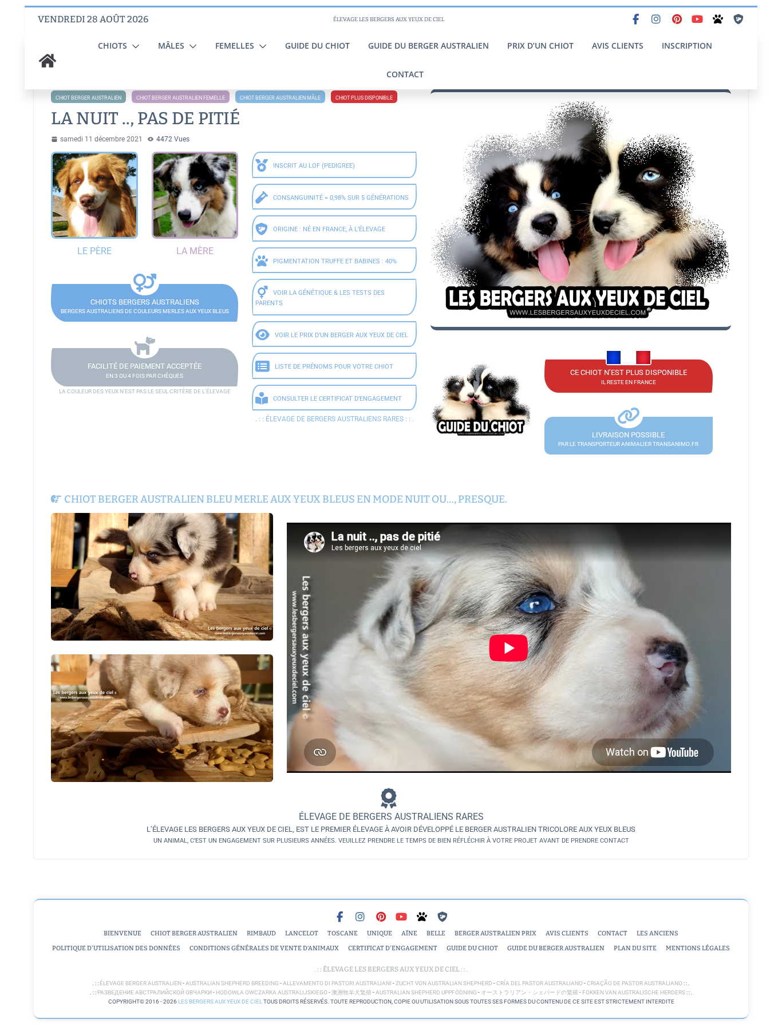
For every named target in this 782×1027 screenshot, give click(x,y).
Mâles (171, 45)
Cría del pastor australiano (539, 983)
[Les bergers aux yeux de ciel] (47, 60)
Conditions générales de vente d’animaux (264, 948)
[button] (133, 46)
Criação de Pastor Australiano (634, 983)
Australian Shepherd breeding (232, 983)
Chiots (112, 45)
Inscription (687, 45)
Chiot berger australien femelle (180, 98)
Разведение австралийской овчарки (154, 992)
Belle (435, 933)
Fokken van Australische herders (633, 992)
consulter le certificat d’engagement (337, 398)
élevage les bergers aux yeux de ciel (391, 969)
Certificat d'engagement (392, 948)
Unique (379, 933)
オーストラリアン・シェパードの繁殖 (529, 992)
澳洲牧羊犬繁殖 (351, 992)
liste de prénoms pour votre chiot (334, 366)
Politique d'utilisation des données (116, 948)
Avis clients (617, 45)
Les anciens (657, 933)
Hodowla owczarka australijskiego (271, 992)
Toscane (342, 933)
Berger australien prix (495, 933)
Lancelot (301, 933)
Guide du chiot (317, 45)
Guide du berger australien (428, 45)
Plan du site (635, 948)
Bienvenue (122, 933)
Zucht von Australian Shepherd (444, 983)
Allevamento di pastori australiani (337, 983)
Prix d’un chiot (540, 45)
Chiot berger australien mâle (280, 98)
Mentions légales (698, 948)
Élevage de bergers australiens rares (335, 419)
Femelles (234, 45)
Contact (405, 74)
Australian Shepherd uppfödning (426, 992)
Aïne (409, 933)
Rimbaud (261, 933)
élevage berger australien (140, 983)
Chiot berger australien (88, 98)
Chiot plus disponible (364, 98)
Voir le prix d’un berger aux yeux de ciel (341, 335)
